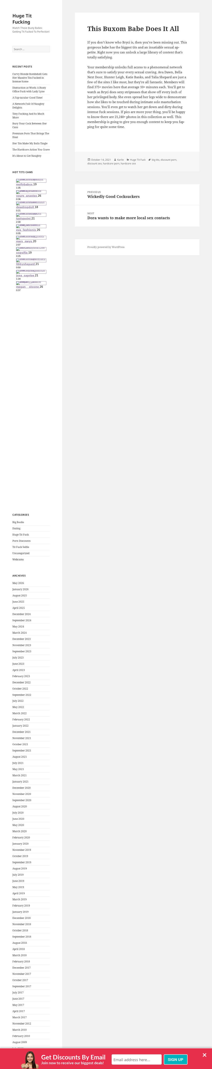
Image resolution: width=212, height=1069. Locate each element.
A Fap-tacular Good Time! (27, 97)
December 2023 (21, 639)
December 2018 (21, 918)
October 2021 (20, 744)
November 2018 (21, 924)
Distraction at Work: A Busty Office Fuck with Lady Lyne (29, 89)
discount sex (94, 163)
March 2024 (19, 632)
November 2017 (21, 974)
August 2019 (19, 868)
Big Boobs (18, 522)
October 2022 (20, 688)
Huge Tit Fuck (20, 534)
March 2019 (19, 899)
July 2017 (18, 992)
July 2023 (18, 657)
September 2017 (21, 986)
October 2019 (20, 856)
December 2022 (21, 682)
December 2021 (21, 732)
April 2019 (18, 893)
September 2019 (21, 862)
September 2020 (21, 800)
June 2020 (18, 819)
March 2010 (19, 1030)
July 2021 (18, 763)
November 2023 (21, 645)
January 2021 (20, 781)
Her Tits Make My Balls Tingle (29, 143)
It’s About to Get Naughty (26, 156)
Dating (16, 528)
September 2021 (21, 750)
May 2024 (18, 626)
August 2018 (19, 943)
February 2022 (21, 719)
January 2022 (20, 725)
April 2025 (18, 608)
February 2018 (21, 961)
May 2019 (18, 887)
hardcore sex (128, 163)
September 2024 (21, 620)
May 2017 (18, 1005)
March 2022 (19, 713)
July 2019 (18, 874)
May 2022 (18, 707)
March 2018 (19, 955)
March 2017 (19, 1017)
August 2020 (19, 806)
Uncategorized (20, 553)
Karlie (120, 159)
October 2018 (20, 930)
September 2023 (21, 651)
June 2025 (18, 601)
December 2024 (21, 614)
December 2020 (21, 788)
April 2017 (18, 1011)
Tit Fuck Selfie (20, 547)
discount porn (168, 159)
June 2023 (18, 664)
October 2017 (20, 980)
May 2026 (18, 583)
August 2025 (19, 595)
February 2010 (21, 1036)
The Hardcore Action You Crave (31, 149)
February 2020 (21, 837)
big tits (155, 159)
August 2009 (19, 1042)
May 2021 (18, 769)
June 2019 (18, 881)
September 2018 (21, 936)
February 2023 (21, 676)
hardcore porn (111, 163)
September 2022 (21, 695)
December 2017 (21, 967)
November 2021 (21, 738)
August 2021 (19, 756)
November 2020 (21, 794)
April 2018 (18, 949)
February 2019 (21, 905)
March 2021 (19, 775)
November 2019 (21, 850)
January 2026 (20, 589)
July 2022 (18, 701)
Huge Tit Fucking (22, 18)
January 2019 (20, 912)
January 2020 (20, 843)
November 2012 (21, 1023)
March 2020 (19, 831)
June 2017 (18, 998)
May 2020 (18, 825)
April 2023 (18, 670)
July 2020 (18, 812)
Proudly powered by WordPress (105, 247)
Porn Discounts (21, 541)
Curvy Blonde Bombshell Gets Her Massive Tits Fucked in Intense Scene (29, 77)
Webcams (18, 559)
